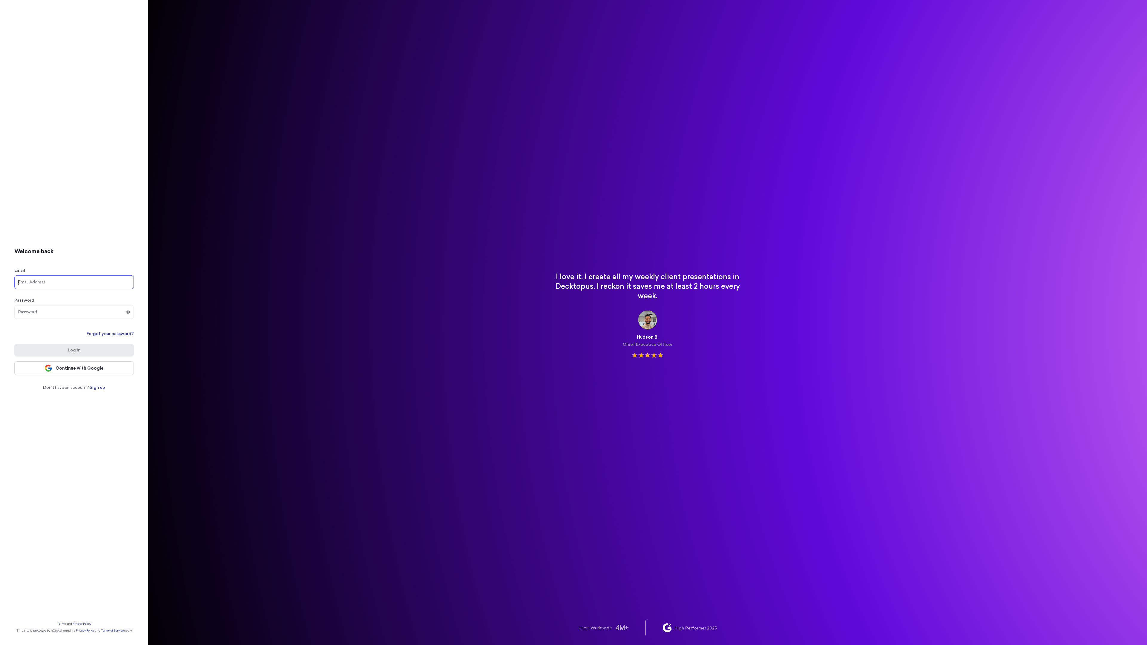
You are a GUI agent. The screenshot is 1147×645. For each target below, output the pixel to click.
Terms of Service (112, 630)
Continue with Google (80, 368)
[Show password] (127, 312)
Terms (61, 624)
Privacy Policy (82, 624)
